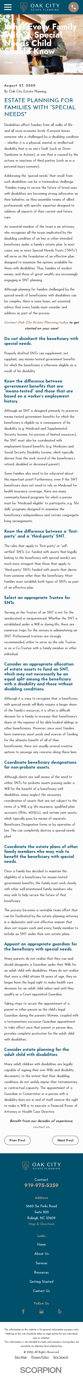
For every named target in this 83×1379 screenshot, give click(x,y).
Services (41, 1263)
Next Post (65, 1140)
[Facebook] (23, 1311)
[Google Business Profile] (41, 1311)
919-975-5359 (41, 1185)
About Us (41, 1254)
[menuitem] (21, 1357)
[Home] (40, 7)
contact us (41, 1127)
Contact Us (41, 1291)
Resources (41, 1272)
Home (41, 1244)
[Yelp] (59, 1311)
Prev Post (17, 1140)
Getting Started (41, 1282)
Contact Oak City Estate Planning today (36, 322)
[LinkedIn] (32, 1311)
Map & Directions (41, 1224)
